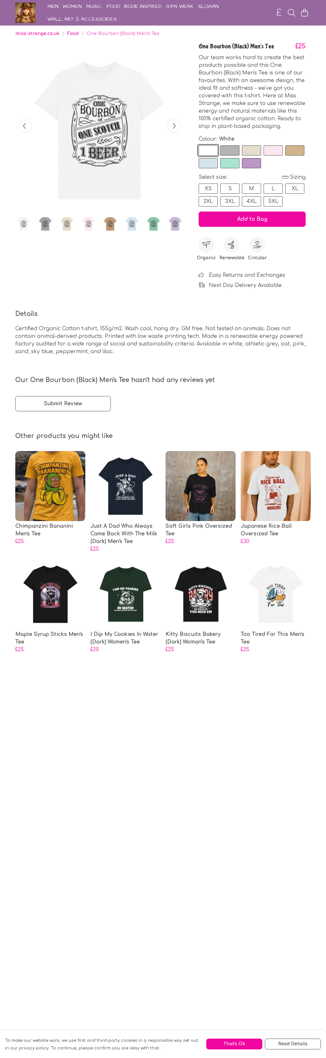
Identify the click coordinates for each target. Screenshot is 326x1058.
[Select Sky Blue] (208, 163)
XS (208, 188)
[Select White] (208, 150)
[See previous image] (24, 126)
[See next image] (173, 126)
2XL (208, 201)
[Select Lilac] (251, 163)
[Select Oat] (251, 150)
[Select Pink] (273, 150)
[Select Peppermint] (229, 163)
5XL (273, 201)
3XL (230, 201)
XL (295, 188)
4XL (251, 201)
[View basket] (304, 12)
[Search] (291, 12)
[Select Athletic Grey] (229, 150)
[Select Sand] (294, 150)
